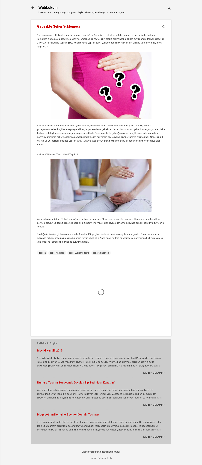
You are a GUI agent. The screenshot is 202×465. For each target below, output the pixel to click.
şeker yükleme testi (79, 252)
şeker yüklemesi (101, 252)
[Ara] (169, 8)
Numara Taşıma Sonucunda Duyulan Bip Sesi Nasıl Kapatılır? (76, 382)
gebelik (42, 252)
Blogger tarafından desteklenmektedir (101, 451)
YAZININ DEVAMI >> (154, 372)
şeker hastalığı (57, 252)
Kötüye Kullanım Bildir (101, 458)
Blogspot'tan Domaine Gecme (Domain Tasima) (68, 414)
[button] (163, 26)
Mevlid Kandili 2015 (49, 350)
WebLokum (48, 7)
